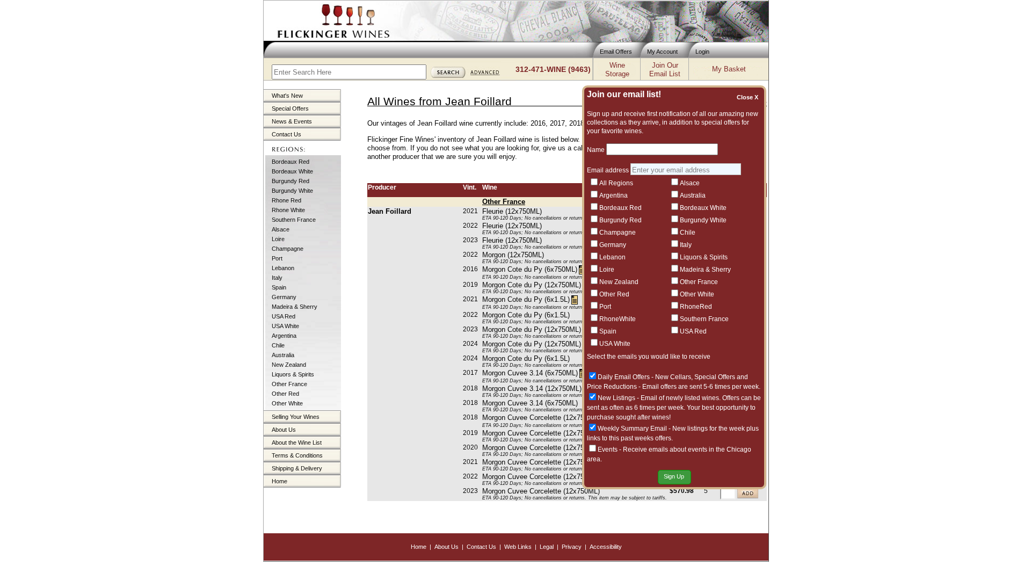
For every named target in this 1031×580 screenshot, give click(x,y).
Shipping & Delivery (297, 468)
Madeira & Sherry (294, 306)
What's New (287, 95)
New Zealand (289, 364)
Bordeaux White (292, 171)
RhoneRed (696, 306)
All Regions (616, 183)
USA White (285, 326)
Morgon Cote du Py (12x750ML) (531, 285)
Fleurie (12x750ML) (512, 211)
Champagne (287, 248)
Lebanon (283, 268)
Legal (547, 546)
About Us (284, 429)
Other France (289, 384)
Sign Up (674, 476)
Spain (279, 287)
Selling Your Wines (296, 417)
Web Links (518, 546)
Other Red (285, 393)
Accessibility (606, 546)
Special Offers (290, 108)
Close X (749, 97)
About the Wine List (297, 442)
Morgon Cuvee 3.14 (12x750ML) (532, 389)
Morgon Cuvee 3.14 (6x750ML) (530, 373)
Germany (284, 297)
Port (277, 258)
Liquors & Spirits (293, 374)
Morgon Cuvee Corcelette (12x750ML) (541, 418)
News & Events (292, 121)
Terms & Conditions (297, 455)
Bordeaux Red (290, 161)
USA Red (283, 316)
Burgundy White (292, 190)
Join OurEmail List (664, 69)
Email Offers (616, 51)
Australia (283, 355)
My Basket (729, 69)
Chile (278, 345)
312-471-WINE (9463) (553, 69)
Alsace (280, 229)
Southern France (294, 219)
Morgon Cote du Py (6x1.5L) (526, 299)
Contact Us (286, 134)
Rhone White (288, 210)
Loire (278, 239)
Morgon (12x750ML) (513, 255)
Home (279, 481)
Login (702, 51)
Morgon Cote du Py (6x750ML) (529, 269)
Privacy (572, 546)
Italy (277, 277)
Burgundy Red (290, 181)
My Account (662, 51)
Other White (287, 403)
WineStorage (617, 69)
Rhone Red (286, 200)
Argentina (284, 335)
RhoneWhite (617, 319)
